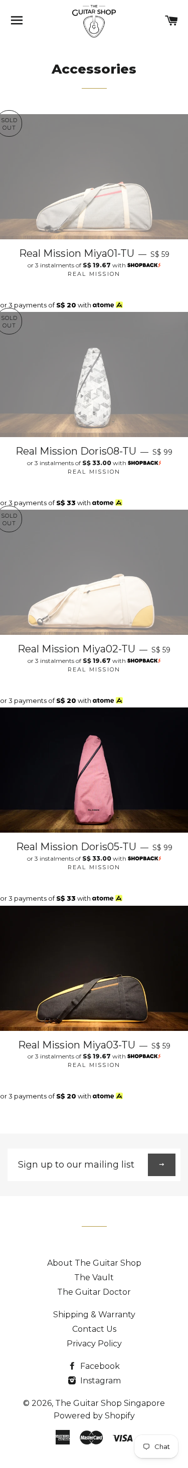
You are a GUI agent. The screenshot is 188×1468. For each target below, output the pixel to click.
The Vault (94, 1277)
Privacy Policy (94, 1343)
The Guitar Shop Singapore (110, 1403)
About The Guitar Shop (94, 1263)
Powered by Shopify (94, 1415)
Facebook (99, 1366)
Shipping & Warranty (94, 1314)
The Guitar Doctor (94, 1292)
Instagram (99, 1380)
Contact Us (94, 1329)
